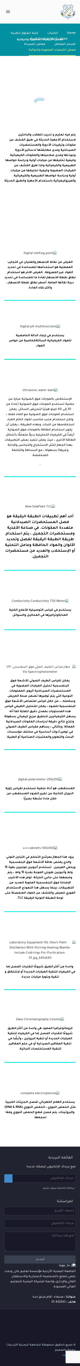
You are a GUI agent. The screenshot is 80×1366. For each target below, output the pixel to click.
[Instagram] (58, 1319)
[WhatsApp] (42, 1319)
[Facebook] (74, 1319)
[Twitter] (63, 1319)
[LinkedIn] (69, 1319)
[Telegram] (47, 1319)
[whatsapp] (37, 1319)
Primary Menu (8, 12)
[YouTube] (53, 1319)
